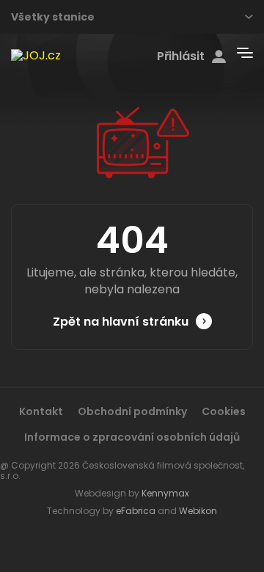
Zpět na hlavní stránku (120, 321)
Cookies (224, 411)
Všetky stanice (53, 17)
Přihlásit (181, 56)
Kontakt (41, 411)
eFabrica (135, 511)
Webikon (198, 511)
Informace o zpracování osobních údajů (132, 437)
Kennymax (165, 493)
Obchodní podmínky (132, 411)
